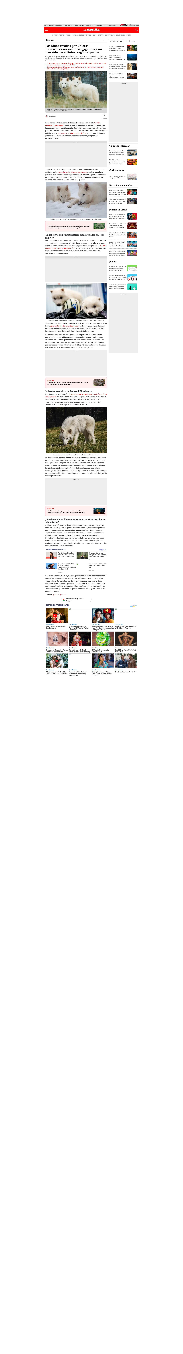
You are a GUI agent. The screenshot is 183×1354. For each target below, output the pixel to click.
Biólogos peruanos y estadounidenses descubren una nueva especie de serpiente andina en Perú (67, 383)
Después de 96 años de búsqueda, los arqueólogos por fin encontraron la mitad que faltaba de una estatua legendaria (75, 68)
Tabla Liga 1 (89, 25)
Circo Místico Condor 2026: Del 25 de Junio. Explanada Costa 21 (117, 234)
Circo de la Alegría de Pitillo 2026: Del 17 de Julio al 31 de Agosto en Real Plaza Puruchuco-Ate (117, 254)
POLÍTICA (62, 35)
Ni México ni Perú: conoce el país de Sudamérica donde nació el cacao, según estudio (117, 162)
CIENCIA (94, 35)
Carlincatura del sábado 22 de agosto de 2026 (117, 177)
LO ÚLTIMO (55, 35)
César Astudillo (79, 25)
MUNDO (88, 35)
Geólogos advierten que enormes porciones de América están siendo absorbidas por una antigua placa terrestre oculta (68, 511)
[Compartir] (104, 115)
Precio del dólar (99, 25)
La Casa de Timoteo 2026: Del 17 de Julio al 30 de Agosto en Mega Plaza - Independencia (117, 245)
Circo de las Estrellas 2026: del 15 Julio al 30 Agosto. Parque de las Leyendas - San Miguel (117, 217)
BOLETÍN (128, 35)
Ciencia (50, 40)
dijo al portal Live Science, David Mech (64, 326)
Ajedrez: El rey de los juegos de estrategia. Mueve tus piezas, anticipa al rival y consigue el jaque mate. (117, 287)
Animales (57, 594)
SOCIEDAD (82, 35)
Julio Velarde (68, 25)
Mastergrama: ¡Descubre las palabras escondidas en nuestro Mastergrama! (117, 268)
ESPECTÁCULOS (110, 35)
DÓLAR (118, 35)
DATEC (123, 35)
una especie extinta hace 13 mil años (72, 133)
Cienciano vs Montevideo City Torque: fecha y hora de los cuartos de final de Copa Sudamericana (117, 193)
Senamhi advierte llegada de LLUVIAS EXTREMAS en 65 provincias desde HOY (117, 201)
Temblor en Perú (111, 25)
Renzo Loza (52, 116)
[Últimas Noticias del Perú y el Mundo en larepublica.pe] (91, 29)
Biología (63, 594)
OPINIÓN (68, 35)
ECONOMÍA (75, 35)
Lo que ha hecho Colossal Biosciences (72, 172)
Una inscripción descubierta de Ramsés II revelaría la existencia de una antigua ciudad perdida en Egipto (117, 153)
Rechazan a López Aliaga (55, 25)
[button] (46, 30)
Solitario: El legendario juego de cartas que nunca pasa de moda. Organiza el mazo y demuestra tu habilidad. (117, 278)
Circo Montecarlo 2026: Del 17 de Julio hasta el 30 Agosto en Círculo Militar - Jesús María (117, 226)
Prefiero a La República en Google (75, 600)
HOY (45, 25)
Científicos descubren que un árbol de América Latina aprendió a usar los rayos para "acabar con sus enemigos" (68, 227)
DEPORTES (101, 35)
